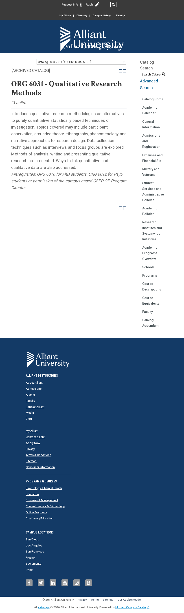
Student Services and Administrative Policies (153, 191)
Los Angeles (34, 545)
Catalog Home (152, 99)
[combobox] (81, 62)
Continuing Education (39, 518)
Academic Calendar (149, 110)
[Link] (72, 4)
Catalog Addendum (150, 322)
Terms (95, 599)
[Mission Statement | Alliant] (92, 358)
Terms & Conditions (38, 455)
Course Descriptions (151, 286)
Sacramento (34, 563)
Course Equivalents (150, 300)
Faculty (120, 15)
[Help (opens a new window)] (124, 71)
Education (32, 494)
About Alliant (34, 382)
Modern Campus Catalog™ (132, 607)
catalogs (44, 607)
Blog (29, 418)
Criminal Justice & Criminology (45, 506)
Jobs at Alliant (35, 407)
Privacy (30, 449)
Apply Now (33, 443)
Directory (82, 15)
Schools (148, 267)
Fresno (30, 557)
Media (30, 412)
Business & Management (42, 500)
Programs (150, 275)
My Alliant (65, 15)
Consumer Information (40, 467)
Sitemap (31, 461)
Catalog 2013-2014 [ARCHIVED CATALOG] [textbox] (64, 62)
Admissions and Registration (151, 141)
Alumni (30, 394)
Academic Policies (149, 211)
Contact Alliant (35, 437)
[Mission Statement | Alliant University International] (92, 31)
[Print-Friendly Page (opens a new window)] (120, 71)
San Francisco (35, 551)
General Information (151, 124)
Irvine (29, 569)
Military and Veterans (151, 171)
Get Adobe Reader (130, 599)
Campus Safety (102, 15)
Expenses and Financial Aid (152, 158)
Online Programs (36, 512)
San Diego (32, 539)
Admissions (34, 388)
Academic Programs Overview (150, 253)
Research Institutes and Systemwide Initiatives (152, 230)
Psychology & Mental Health (44, 488)
